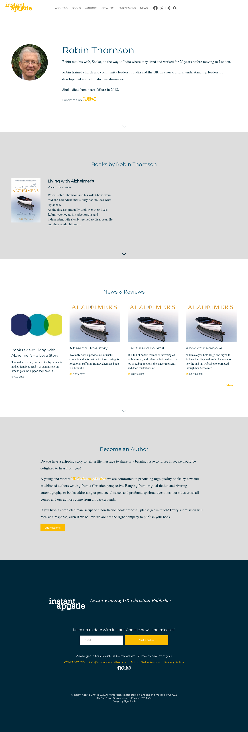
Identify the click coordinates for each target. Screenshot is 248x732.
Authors (91, 8)
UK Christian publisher (88, 478)
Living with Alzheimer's (71, 181)
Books (76, 8)
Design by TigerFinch (124, 701)
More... (231, 384)
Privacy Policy (174, 662)
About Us (61, 8)
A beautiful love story (88, 348)
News (144, 8)
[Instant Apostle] (18, 8)
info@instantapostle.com (107, 662)
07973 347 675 (74, 662)
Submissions (127, 8)
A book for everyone (204, 348)
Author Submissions (145, 662)
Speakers (107, 8)
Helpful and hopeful (146, 348)
